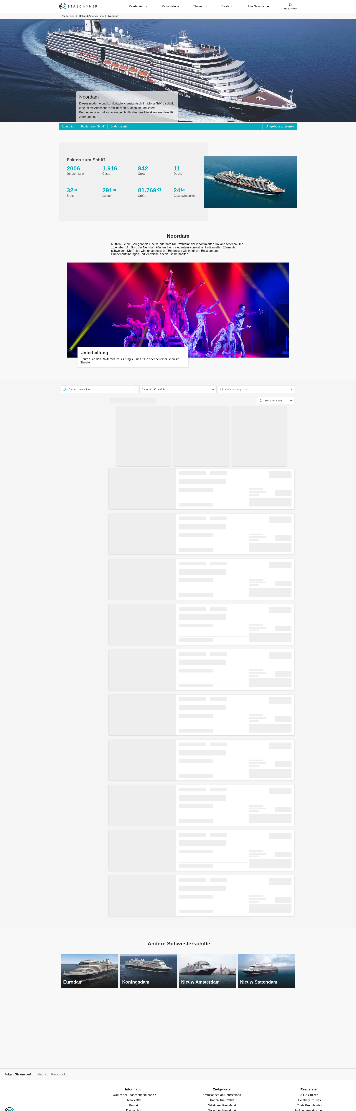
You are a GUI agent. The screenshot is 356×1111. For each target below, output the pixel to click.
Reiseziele (169, 6)
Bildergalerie (119, 126)
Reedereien (136, 6)
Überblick (68, 126)
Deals (225, 6)
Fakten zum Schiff (93, 126)
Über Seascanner (258, 6)
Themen (198, 6)
